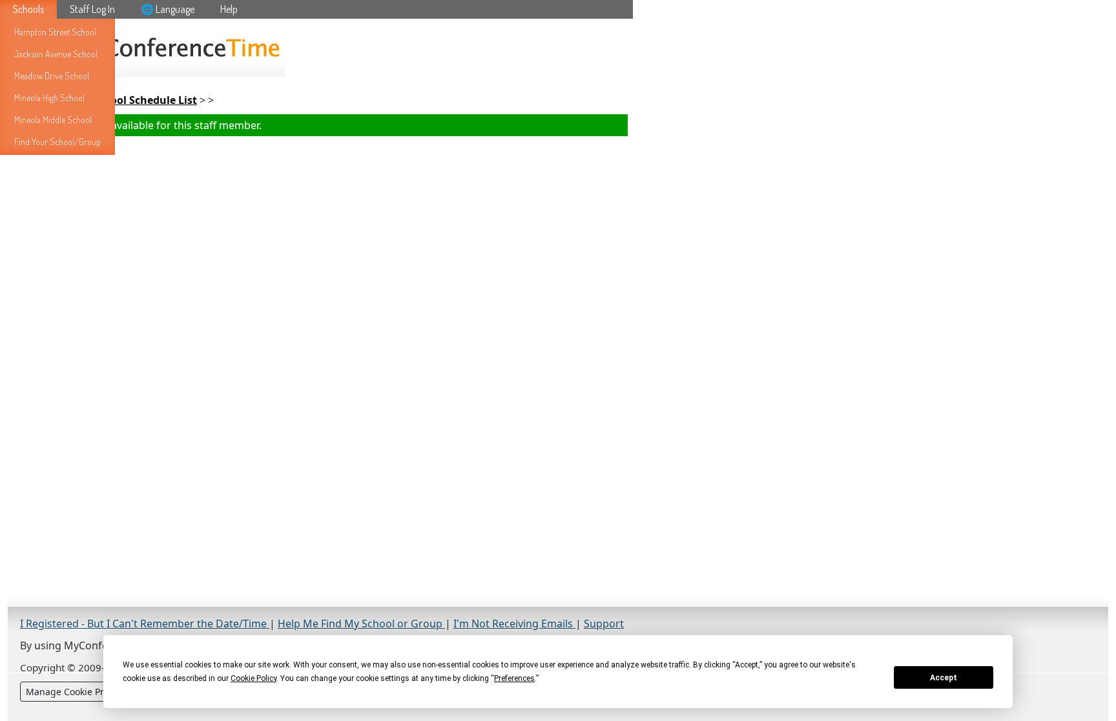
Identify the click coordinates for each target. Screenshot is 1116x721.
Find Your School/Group (57, 141)
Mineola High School (49, 97)
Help (229, 9)
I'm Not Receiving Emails (514, 623)
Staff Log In (92, 9)
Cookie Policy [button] (253, 678)
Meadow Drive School (51, 75)
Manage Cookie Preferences (86, 691)
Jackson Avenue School (56, 53)
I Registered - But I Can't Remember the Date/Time (144, 623)
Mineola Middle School (53, 119)
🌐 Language (167, 9)
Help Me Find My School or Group (361, 623)
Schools (28, 9)
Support (604, 623)
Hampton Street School (55, 31)
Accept (943, 677)
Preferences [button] (514, 678)
